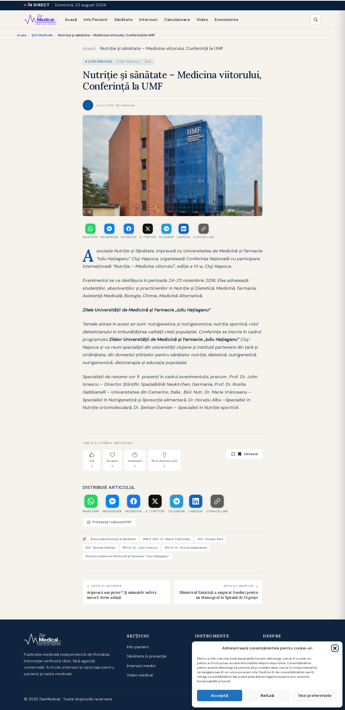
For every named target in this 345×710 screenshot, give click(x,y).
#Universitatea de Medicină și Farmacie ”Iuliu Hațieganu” (127, 556)
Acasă (71, 19)
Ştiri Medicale (42, 35)
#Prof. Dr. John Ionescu (140, 548)
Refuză (267, 695)
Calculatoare (177, 19)
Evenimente (226, 19)
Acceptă (219, 695)
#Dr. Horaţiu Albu (210, 539)
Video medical (140, 675)
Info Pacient (96, 19)
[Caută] (315, 19)
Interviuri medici (141, 665)
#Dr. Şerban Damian (100, 548)
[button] (334, 648)
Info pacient (138, 646)
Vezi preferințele (314, 695)
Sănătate (123, 19)
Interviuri (148, 19)
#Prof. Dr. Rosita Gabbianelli (185, 548)
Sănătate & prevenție (146, 656)
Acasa (22, 35)
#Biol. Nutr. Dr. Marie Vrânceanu (166, 539)
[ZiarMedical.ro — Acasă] (42, 640)
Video (202, 19)
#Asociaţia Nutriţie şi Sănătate (113, 539)
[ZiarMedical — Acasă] (40, 19)
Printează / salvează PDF (111, 522)
